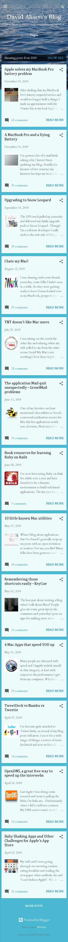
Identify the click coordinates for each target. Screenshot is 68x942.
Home (34, 42)
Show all (55, 58)
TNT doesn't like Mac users (27, 322)
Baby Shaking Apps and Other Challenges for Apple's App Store (29, 841)
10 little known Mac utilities (28, 518)
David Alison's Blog (34, 17)
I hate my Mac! (16, 261)
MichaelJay (41, 927)
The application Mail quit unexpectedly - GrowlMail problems (26, 387)
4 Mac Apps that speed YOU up (29, 645)
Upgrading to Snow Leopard (28, 200)
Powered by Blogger (36, 920)
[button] (61, 70)
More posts (34, 906)
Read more (54, 120)
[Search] (62, 7)
